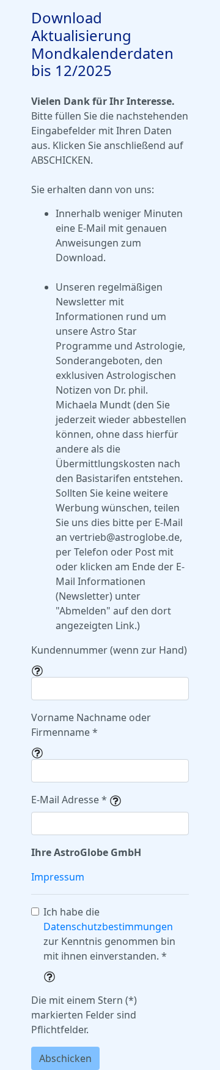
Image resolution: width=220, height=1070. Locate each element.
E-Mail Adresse (69, 799)
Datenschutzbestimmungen (108, 926)
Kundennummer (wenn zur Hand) (109, 650)
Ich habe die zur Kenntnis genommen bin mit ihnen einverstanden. (109, 934)
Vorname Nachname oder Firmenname (91, 725)
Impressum (57, 877)
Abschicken (65, 1058)
